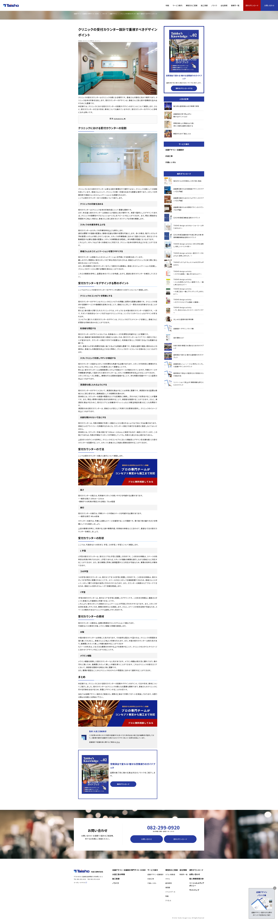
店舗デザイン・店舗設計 (174, 149)
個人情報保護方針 (196, 878)
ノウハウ (214, 5)
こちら (118, 742)
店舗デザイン (113, 13)
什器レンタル (170, 162)
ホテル (167, 879)
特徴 (167, 5)
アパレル (168, 900)
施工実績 (204, 5)
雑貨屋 (167, 887)
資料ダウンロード (252, 5)
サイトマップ (194, 890)
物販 (167, 896)
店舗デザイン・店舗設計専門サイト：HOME (86, 13)
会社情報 (224, 5)
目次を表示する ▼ (119, 119)
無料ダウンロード (123, 784)
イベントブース (170, 892)
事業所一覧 (235, 5)
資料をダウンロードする (184, 88)
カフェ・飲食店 (170, 874)
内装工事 (169, 156)
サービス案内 (177, 5)
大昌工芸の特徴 (118, 874)
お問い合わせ (269, 5)
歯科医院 (168, 883)
